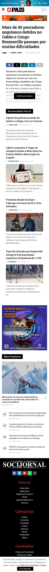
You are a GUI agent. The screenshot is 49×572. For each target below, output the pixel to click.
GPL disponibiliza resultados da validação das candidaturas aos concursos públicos (27, 414)
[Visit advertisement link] (24, 20)
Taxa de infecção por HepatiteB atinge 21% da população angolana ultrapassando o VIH (24, 254)
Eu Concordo (25, 569)
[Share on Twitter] (16, 65)
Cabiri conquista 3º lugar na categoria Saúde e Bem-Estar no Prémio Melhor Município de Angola (24, 152)
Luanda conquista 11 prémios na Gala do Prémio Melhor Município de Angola (26, 425)
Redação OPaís (14, 161)
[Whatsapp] (29, 473)
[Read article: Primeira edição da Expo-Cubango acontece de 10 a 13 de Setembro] (24, 222)
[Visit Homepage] (15, 9)
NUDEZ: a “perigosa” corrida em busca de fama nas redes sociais (27, 448)
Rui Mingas (12, 261)
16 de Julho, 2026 (24, 261)
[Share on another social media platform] (39, 65)
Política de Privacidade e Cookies (33, 565)
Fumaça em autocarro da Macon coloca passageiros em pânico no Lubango (26, 436)
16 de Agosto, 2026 (27, 161)
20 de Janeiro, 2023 (33, 53)
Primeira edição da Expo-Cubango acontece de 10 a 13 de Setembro (23, 203)
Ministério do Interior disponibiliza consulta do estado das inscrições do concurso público (20, 399)
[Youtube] (24, 473)
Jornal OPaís (13, 125)
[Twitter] (19, 473)
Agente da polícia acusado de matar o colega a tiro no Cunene (24, 119)
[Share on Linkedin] (32, 65)
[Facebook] (14, 473)
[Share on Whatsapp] (24, 65)
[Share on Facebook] (9, 65)
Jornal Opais (16, 53)
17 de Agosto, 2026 (26, 125)
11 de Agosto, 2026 (26, 210)
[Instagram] (35, 473)
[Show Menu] (3, 9)
